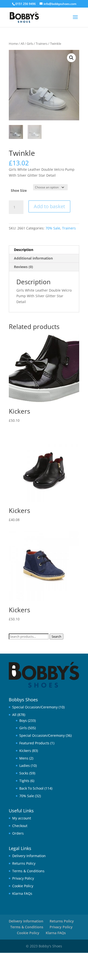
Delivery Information (29, 855)
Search (56, 636)
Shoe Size (19, 190)
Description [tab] (23, 249)
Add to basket (49, 206)
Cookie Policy (22, 886)
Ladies (24, 765)
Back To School (31, 788)
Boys (23, 720)
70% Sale (52, 228)
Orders (18, 833)
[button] (71, 57)
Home (13, 43)
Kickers (25, 750)
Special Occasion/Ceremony (35, 707)
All (22, 43)
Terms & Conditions (28, 871)
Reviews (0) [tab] (23, 266)
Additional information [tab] (33, 258)
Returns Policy (23, 863)
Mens (23, 758)
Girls (30, 43)
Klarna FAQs (22, 893)
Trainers (41, 43)
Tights (24, 780)
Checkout (19, 825)
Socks (23, 773)
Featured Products (34, 743)
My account (21, 818)
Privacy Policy (23, 878)
